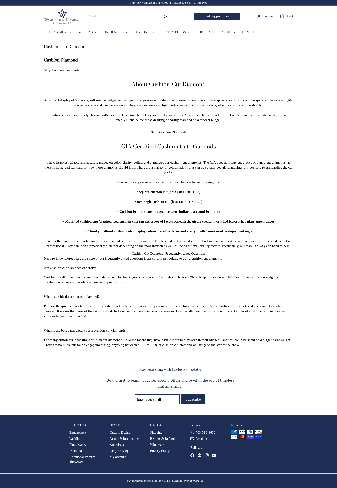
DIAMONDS (143, 32)
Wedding (75, 438)
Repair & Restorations (124, 438)
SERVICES (204, 32)
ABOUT (227, 32)
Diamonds (76, 451)
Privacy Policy (160, 451)
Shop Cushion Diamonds (61, 70)
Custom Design (120, 432)
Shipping (156, 432)
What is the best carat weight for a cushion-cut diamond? (84, 330)
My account (118, 457)
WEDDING (86, 32)
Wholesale (157, 444)
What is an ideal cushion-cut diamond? (72, 296)
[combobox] (127, 16)
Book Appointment (217, 16)
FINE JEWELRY (114, 32)
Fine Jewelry (77, 444)
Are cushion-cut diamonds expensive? (71, 268)
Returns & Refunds (163, 438)
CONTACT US (252, 32)
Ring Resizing (119, 451)
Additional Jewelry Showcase (82, 459)
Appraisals (117, 444)
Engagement (77, 432)
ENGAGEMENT (58, 32)
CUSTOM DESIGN (174, 32)
